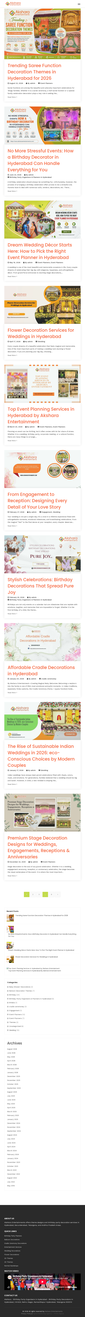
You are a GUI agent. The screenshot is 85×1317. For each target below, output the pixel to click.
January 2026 (12, 1072)
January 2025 (12, 1119)
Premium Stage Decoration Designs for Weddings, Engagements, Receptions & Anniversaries (39, 847)
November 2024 (13, 1127)
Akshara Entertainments (54, 1311)
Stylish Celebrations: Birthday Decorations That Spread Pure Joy (41, 586)
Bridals (12, 1003)
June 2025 (11, 1100)
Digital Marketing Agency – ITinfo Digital (48, 1313)
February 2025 (13, 1115)
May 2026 (11, 1057)
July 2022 (11, 1182)
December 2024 (13, 1123)
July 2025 (11, 1096)
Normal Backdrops (11, 1266)
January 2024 (12, 1158)
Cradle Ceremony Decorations (15, 1243)
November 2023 (13, 1162)
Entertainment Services (13, 1247)
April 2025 (11, 1108)
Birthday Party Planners (13, 1236)
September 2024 (14, 1131)
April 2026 (11, 1061)
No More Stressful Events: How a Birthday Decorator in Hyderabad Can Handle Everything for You (41, 160)
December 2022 (13, 1174)
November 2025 (13, 1080)
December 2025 (13, 1076)
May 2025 (11, 1104)
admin (32, 83)
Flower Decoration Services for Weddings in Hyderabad (41, 333)
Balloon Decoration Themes (20, 991)
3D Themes (8, 1262)
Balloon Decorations (12, 1239)
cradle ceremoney (48, 679)
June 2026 (11, 1053)
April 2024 (11, 1147)
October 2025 (12, 1084)
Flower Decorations (11, 1254)
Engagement (47, 512)
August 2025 (12, 1092)
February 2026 (13, 1069)
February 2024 (13, 1154)
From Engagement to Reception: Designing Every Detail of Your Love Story (37, 500)
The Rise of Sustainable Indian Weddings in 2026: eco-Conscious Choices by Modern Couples (41, 755)
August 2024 (12, 1135)
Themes (12, 1022)
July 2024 (11, 1139)
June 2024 (11, 1143)
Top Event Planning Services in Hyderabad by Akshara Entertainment (41, 415)
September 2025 (14, 1088)
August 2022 (12, 1178)
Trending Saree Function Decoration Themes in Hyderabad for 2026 (34, 71)
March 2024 (12, 1151)
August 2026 (12, 1049)
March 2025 (12, 1112)
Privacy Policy (26, 1313)
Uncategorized (15, 1026)
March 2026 (12, 1065)
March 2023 (11, 1170)
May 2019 (11, 1186)
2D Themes (8, 1258)
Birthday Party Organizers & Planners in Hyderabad (31, 177)
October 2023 (12, 1166)
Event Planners (46, 83)
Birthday (12, 995)
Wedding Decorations (12, 1251)
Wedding (41, 342)
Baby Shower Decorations (19, 987)
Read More (12, 97)
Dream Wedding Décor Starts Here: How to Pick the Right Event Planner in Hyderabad (40, 251)
